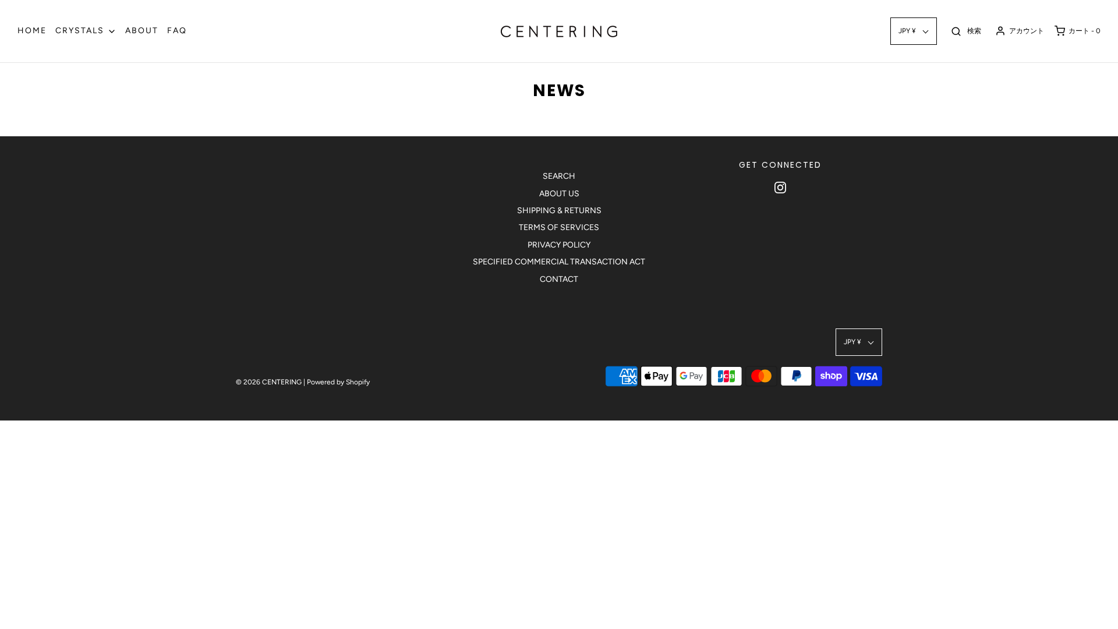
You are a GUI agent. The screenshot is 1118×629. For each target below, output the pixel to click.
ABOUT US (559, 194)
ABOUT (141, 31)
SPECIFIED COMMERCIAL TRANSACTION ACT (559, 262)
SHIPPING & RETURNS (559, 210)
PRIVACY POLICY (559, 245)
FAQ (177, 31)
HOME (32, 31)
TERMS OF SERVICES (559, 227)
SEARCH (559, 176)
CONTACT (559, 279)
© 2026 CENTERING (269, 382)
